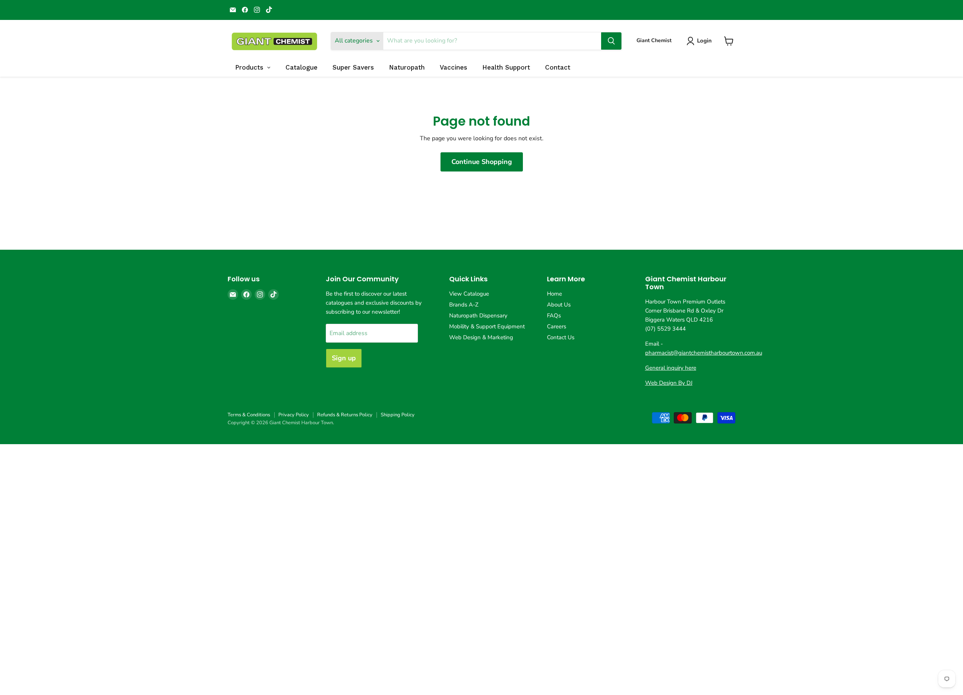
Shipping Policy (398, 414)
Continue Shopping (481, 161)
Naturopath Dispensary (478, 315)
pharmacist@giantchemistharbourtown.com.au (703, 353)
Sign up (344, 358)
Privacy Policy (293, 414)
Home (554, 293)
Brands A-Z (463, 304)
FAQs (554, 315)
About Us (559, 304)
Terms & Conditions (249, 414)
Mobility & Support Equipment (487, 326)
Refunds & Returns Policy (344, 414)
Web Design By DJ (669, 383)
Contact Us (560, 337)
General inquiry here (670, 368)
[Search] (611, 41)
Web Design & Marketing (481, 337)
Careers (556, 326)
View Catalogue (469, 293)
